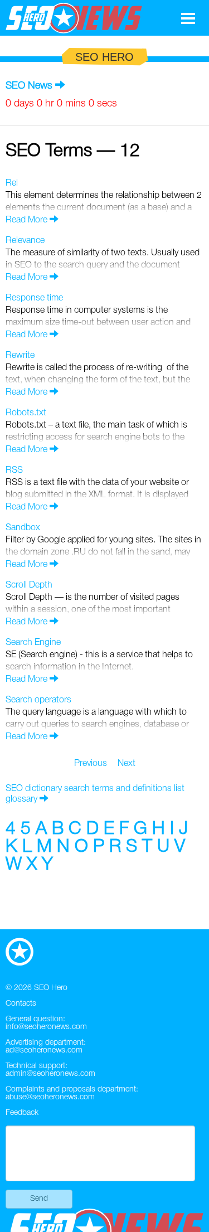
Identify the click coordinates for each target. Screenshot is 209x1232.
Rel (12, 183)
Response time (34, 298)
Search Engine (33, 643)
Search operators (38, 700)
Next (126, 764)
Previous (90, 764)
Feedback (22, 1113)
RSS (14, 470)
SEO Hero (50, 988)
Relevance (25, 241)
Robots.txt (26, 413)
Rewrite (20, 356)
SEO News (29, 85)
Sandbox (23, 528)
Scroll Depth (29, 585)
